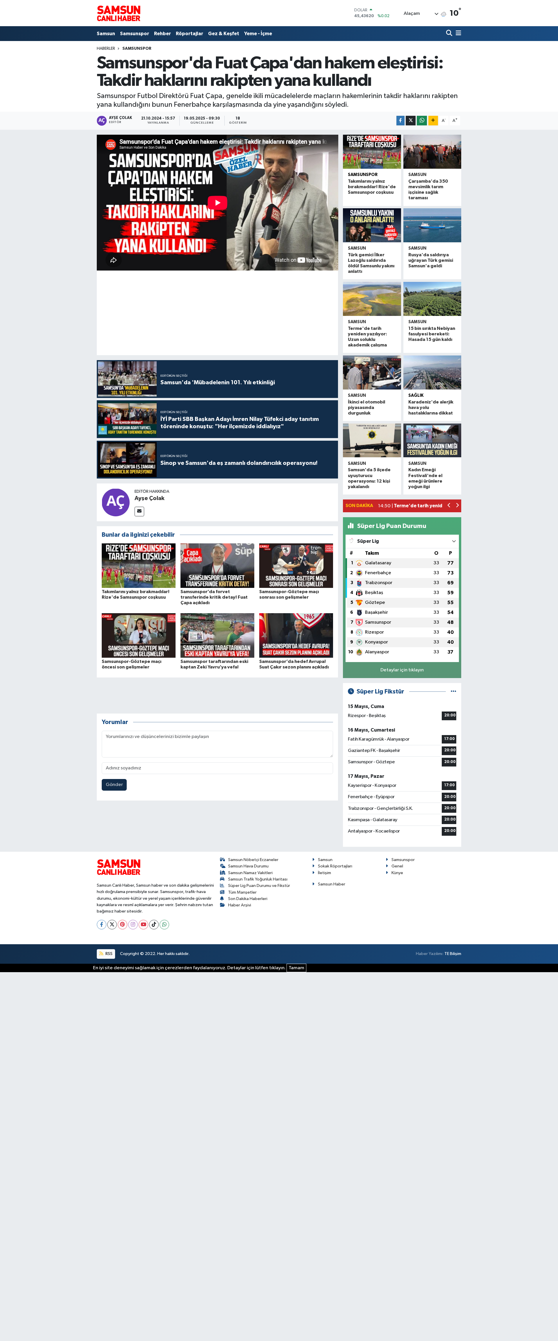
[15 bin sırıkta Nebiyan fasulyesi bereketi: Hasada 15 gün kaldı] (432, 299)
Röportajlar (189, 33)
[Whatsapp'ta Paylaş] (422, 120)
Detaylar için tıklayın (402, 670)
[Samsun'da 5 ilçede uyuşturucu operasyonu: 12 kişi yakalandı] (372, 441)
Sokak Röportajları (335, 866)
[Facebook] (101, 924)
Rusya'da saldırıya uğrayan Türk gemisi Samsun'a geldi (430, 260)
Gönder (114, 784)
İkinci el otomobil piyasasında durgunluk (366, 407)
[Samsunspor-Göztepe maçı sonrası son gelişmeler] (296, 565)
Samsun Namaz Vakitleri (250, 873)
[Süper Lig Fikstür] (453, 691)
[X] (112, 924)
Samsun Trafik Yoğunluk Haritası (257, 879)
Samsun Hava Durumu (248, 866)
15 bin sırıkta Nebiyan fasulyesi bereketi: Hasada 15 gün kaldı (431, 334)
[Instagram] (133, 924)
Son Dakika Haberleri (247, 899)
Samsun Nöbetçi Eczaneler (253, 860)
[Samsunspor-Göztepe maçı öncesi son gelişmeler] (139, 635)
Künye (397, 873)
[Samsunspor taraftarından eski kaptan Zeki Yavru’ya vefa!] (217, 635)
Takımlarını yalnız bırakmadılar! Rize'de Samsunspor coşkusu (372, 187)
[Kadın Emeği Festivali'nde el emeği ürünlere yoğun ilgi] (432, 441)
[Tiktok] (154, 924)
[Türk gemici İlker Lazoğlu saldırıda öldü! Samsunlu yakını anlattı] (372, 225)
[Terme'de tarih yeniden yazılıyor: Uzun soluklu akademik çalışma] (372, 299)
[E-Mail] (139, 511)
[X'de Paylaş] (411, 120)
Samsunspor (134, 33)
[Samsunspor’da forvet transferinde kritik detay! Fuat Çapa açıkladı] (217, 565)
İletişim (324, 873)
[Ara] (449, 33)
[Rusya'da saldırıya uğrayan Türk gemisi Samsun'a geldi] (432, 225)
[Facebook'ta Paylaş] (400, 120)
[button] (449, 506)
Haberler (106, 49)
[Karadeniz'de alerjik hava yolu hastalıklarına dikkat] (432, 372)
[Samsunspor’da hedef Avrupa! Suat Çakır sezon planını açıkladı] (296, 635)
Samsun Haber (331, 884)
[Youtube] (143, 924)
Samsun (106, 33)
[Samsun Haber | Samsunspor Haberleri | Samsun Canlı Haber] (118, 13)
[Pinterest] (122, 924)
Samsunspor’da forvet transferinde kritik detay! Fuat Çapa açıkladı (214, 597)
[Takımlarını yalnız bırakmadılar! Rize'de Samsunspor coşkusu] (139, 565)
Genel (397, 866)
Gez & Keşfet (223, 33)
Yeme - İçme (258, 33)
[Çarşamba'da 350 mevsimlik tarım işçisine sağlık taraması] (432, 152)
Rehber (162, 33)
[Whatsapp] (164, 924)
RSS (108, 953)
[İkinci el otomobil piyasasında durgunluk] (372, 372)
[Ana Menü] (457, 33)
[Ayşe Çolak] (116, 502)
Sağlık (415, 395)
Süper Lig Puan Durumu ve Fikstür (259, 885)
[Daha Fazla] (433, 120)
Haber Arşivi (239, 905)
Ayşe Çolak (149, 498)
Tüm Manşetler (242, 892)
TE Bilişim (452, 953)
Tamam (296, 967)
